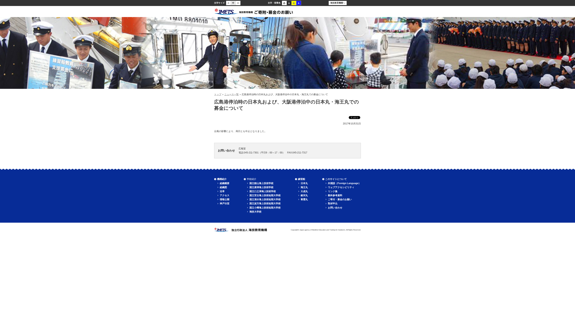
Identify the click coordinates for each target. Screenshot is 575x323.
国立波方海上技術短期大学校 (265, 203)
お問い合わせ (335, 207)
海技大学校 (255, 211)
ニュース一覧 (231, 94)
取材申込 (333, 203)
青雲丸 (304, 199)
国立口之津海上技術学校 (262, 191)
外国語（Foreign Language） (344, 183)
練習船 (301, 179)
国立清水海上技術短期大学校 (265, 199)
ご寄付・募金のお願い (340, 199)
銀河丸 (304, 195)
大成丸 (304, 191)
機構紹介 (222, 179)
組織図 (223, 187)
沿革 (222, 191)
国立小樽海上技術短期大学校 (265, 207)
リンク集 (333, 191)
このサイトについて (336, 179)
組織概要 (224, 183)
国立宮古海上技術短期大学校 (265, 195)
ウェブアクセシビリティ (341, 187)
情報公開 (224, 199)
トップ (217, 94)
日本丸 (304, 183)
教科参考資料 (335, 195)
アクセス (224, 195)
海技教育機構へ (337, 3)
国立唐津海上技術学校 (261, 187)
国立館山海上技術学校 (261, 183)
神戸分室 (224, 203)
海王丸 (304, 187)
